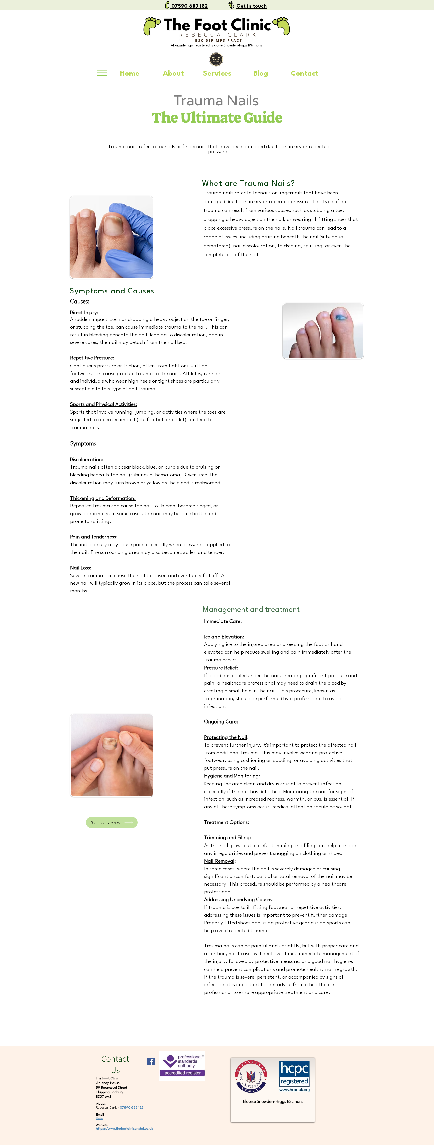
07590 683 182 (131, 1107)
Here (99, 1118)
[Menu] (102, 72)
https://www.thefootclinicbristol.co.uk (124, 1128)
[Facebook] (151, 1061)
